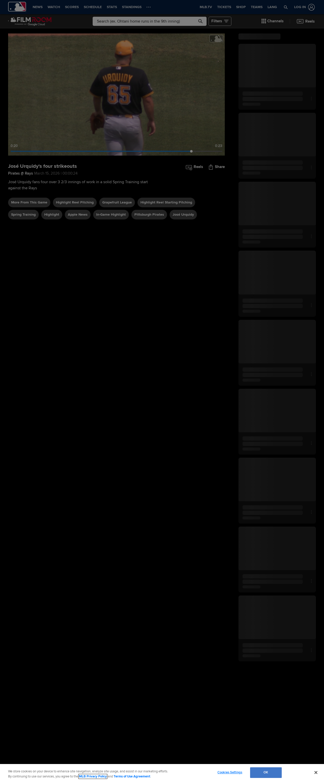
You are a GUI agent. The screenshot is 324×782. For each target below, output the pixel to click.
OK (266, 772)
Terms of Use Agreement (132, 776)
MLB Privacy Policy (93, 776)
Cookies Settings (229, 772)
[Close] (315, 772)
